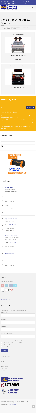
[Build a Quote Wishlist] (25, 3)
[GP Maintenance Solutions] (12, 379)
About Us (3, 365)
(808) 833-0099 (6, 3)
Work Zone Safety (8, 346)
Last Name (4, 326)
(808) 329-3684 (12, 242)
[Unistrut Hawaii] (10, 391)
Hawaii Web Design (12, 404)
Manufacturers (4, 366)
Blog (2, 363)
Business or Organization (7, 333)
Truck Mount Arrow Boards (18, 66)
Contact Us (3, 370)
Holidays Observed (5, 299)
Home (3, 27)
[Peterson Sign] (10, 385)
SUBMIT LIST (30, 107)
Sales (7, 27)
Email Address (5, 312)
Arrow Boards (25, 27)
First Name (4, 319)
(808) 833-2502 (6, 1)
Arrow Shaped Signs (18, 34)
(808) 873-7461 (12, 224)
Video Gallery (4, 368)
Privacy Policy (4, 371)
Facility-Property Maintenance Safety (13, 342)
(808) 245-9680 (12, 260)
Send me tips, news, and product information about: (13, 340)
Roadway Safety (8, 344)
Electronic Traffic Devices (15, 27)
